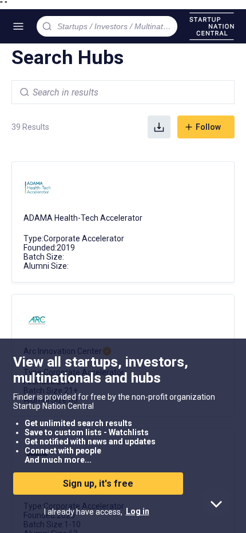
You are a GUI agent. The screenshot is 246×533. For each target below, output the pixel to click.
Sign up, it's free (98, 483)
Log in (137, 511)
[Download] (159, 127)
